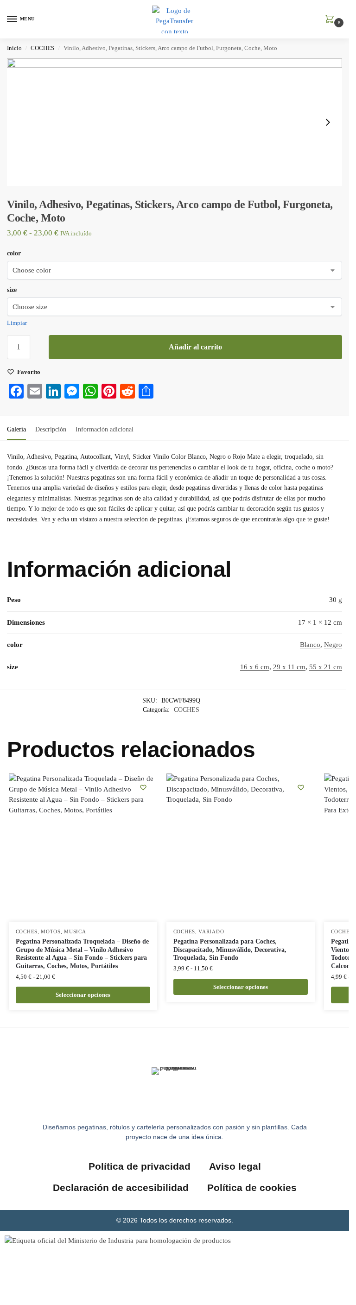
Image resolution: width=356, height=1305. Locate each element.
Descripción (50, 429)
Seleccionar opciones (83, 994)
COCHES (42, 48)
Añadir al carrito (195, 347)
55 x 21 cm (325, 667)
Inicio (14, 48)
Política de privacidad (140, 1166)
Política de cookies (252, 1187)
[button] (331, 20)
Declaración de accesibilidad (121, 1187)
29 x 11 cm (289, 667)
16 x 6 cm (254, 667)
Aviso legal (235, 1166)
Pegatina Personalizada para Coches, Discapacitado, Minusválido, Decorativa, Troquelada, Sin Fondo (229, 949)
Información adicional (105, 429)
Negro (333, 644)
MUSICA (75, 931)
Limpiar (17, 322)
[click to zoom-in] (174, 122)
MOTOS (51, 931)
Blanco (310, 644)
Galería (16, 429)
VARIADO (211, 931)
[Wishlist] (143, 787)
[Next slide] (327, 122)
